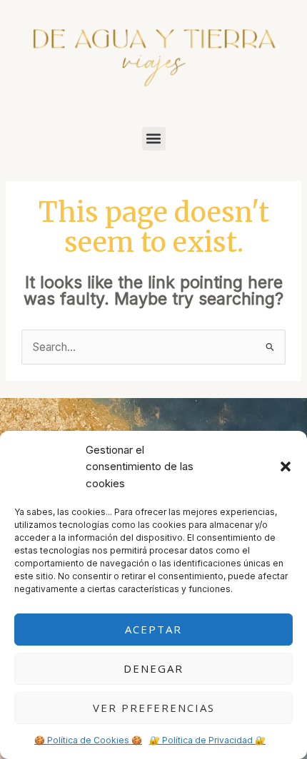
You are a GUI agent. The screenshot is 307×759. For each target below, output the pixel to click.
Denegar (153, 668)
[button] (285, 466)
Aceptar (153, 629)
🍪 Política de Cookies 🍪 (88, 740)
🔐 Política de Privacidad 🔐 (207, 740)
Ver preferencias (154, 708)
